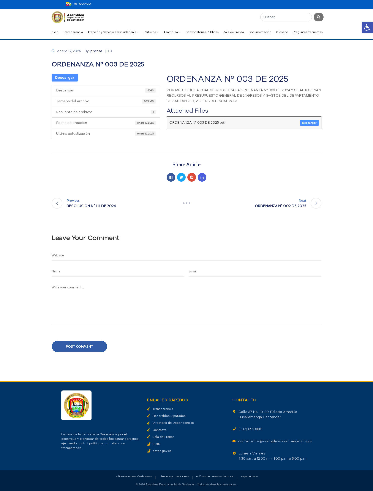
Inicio (54, 32)
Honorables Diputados (169, 416)
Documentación (260, 32)
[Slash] (186, 203)
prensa (96, 51)
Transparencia (73, 32)
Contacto (160, 430)
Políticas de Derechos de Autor (214, 476)
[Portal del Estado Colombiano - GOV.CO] (78, 4)
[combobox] (286, 17)
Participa (150, 32)
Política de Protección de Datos (133, 476)
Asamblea (171, 32)
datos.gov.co (162, 451)
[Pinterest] (191, 177)
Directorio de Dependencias (173, 423)
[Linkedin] (202, 177)
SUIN (156, 444)
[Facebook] (171, 177)
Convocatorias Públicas (202, 32)
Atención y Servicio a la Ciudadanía (112, 32)
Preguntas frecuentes (308, 32)
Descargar (64, 77)
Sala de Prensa (233, 32)
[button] (367, 27)
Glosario (282, 32)
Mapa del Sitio (249, 476)
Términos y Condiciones (174, 476)
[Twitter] (181, 177)
